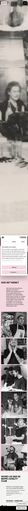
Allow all (14, 267)
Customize (13, 272)
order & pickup (21, 508)
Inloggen (9, 501)
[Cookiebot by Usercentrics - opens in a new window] (20, 237)
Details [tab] (14, 241)
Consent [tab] (5, 241)
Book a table (22, 503)
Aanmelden (18, 501)
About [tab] (23, 241)
